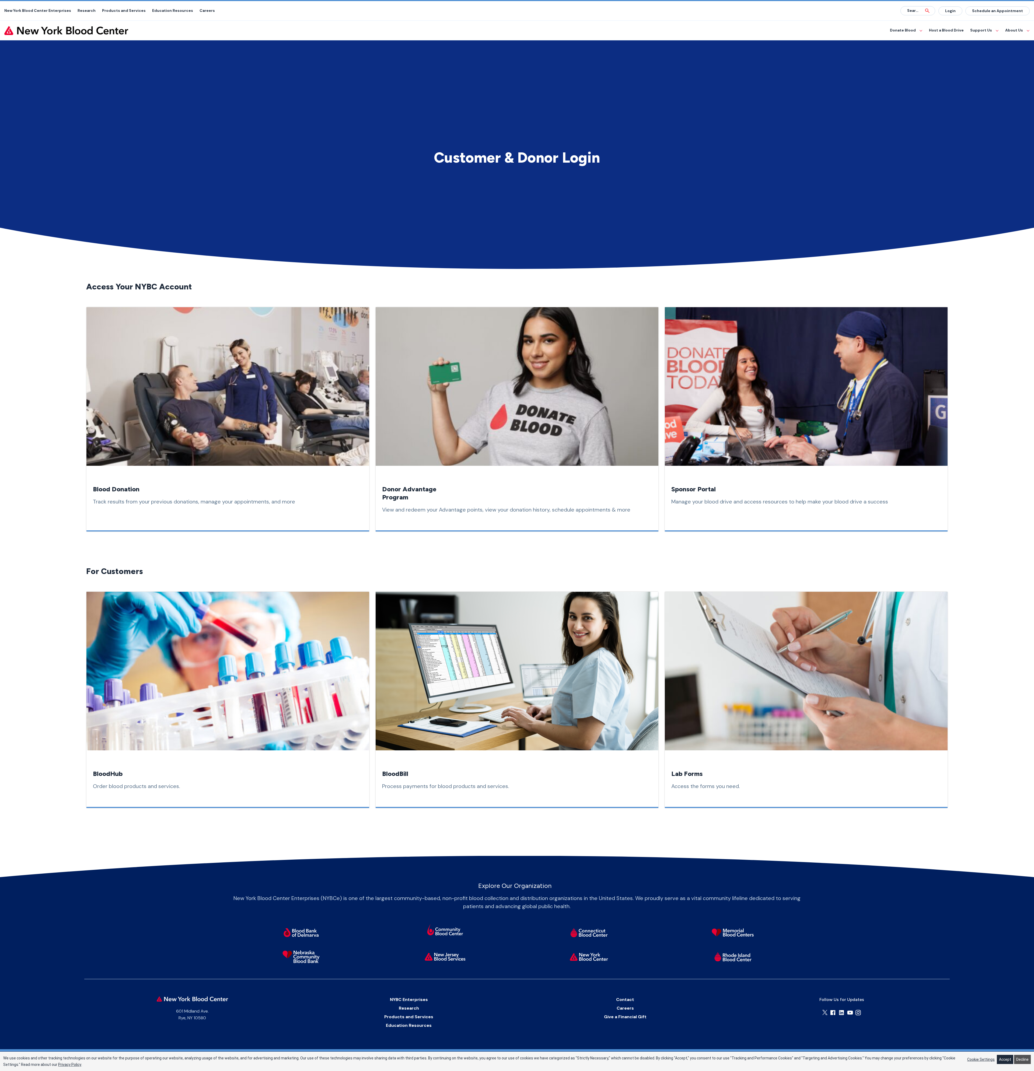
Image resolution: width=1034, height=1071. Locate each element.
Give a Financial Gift (625, 1017)
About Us (1014, 30)
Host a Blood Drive (946, 30)
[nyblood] (589, 956)
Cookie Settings (981, 1059)
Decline (1022, 1059)
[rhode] (733, 956)
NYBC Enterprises (409, 999)
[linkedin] (841, 1012)
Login (950, 10)
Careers (207, 10)
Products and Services (124, 10)
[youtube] (850, 1012)
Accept (1005, 1059)
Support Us (981, 30)
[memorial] (733, 932)
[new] (445, 956)
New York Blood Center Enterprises (37, 10)
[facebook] (833, 1012)
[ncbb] (301, 956)
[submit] (927, 10)
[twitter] (824, 1012)
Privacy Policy (69, 1064)
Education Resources (172, 10)
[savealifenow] (445, 930)
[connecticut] (589, 932)
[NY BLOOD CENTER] (66, 30)
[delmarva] (301, 932)
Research (87, 10)
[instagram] (858, 1012)
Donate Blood (903, 30)
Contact (625, 999)
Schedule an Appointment (997, 10)
